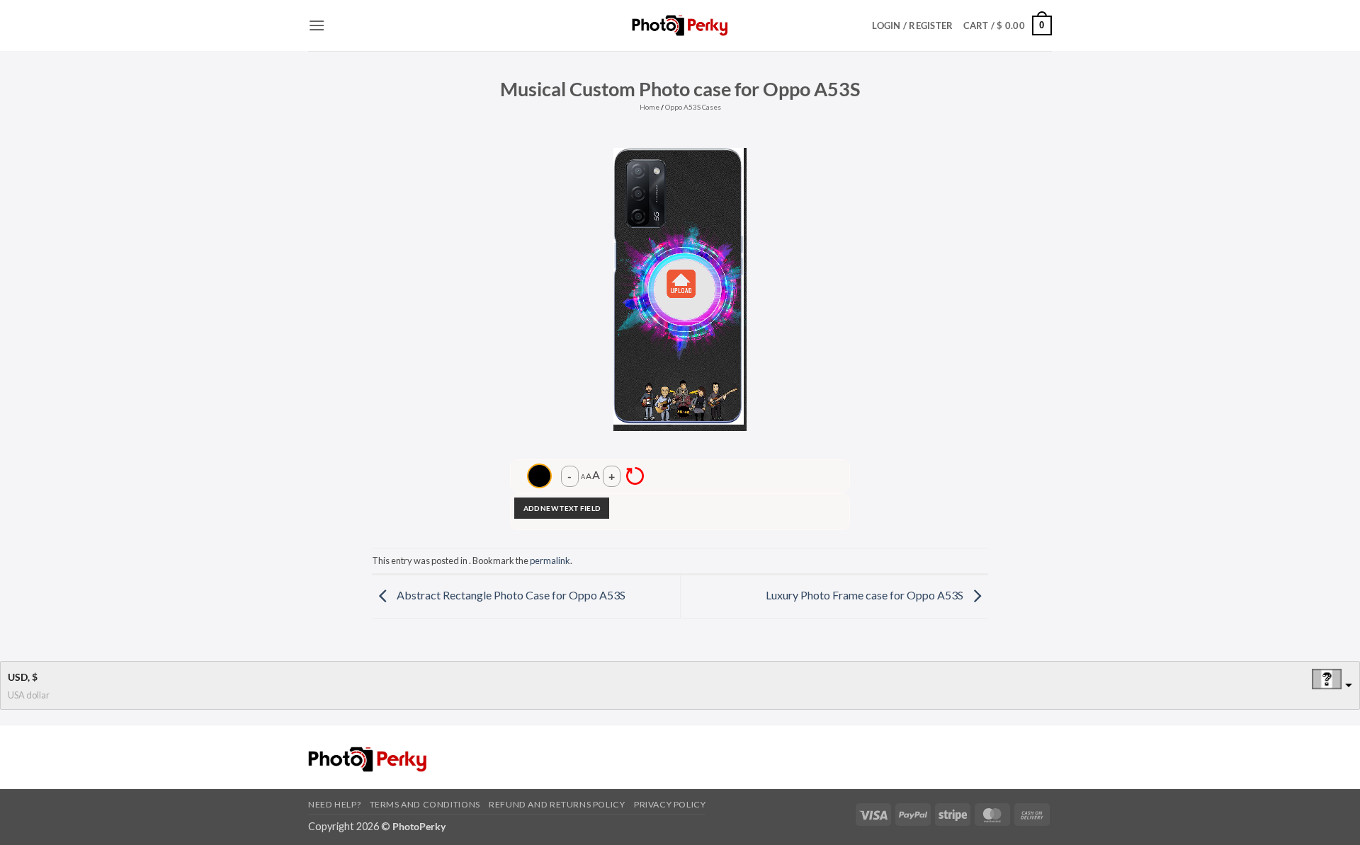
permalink (550, 560)
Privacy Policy (670, 804)
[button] (316, 25)
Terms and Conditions (425, 804)
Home (649, 107)
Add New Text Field (561, 508)
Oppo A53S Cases (693, 107)
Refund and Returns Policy (557, 804)
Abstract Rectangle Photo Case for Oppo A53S (510, 595)
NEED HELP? (334, 804)
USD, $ (23, 677)
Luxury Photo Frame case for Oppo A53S (865, 595)
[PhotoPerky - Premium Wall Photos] (680, 25)
